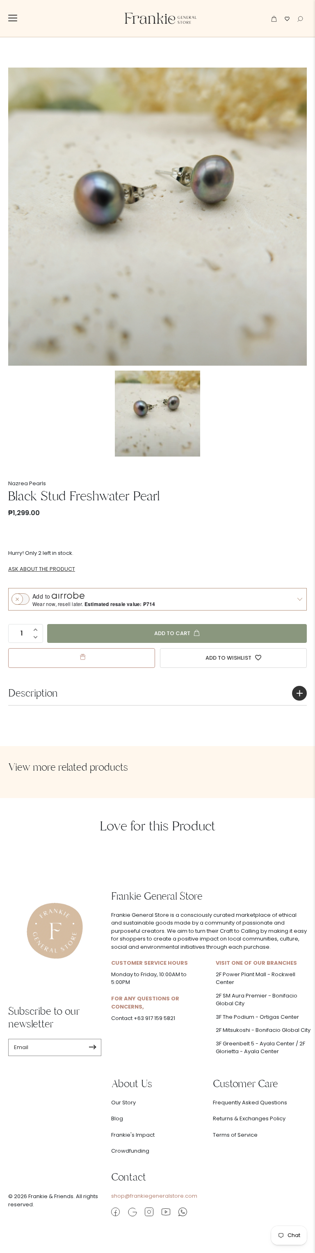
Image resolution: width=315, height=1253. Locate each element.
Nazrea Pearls (27, 483)
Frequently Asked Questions (250, 1102)
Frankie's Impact (133, 1135)
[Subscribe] (92, 1047)
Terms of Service (235, 1135)
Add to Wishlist (229, 658)
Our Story (123, 1102)
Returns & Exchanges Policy (249, 1118)
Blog (117, 1118)
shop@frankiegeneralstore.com (154, 1196)
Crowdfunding (130, 1151)
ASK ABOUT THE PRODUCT (41, 569)
